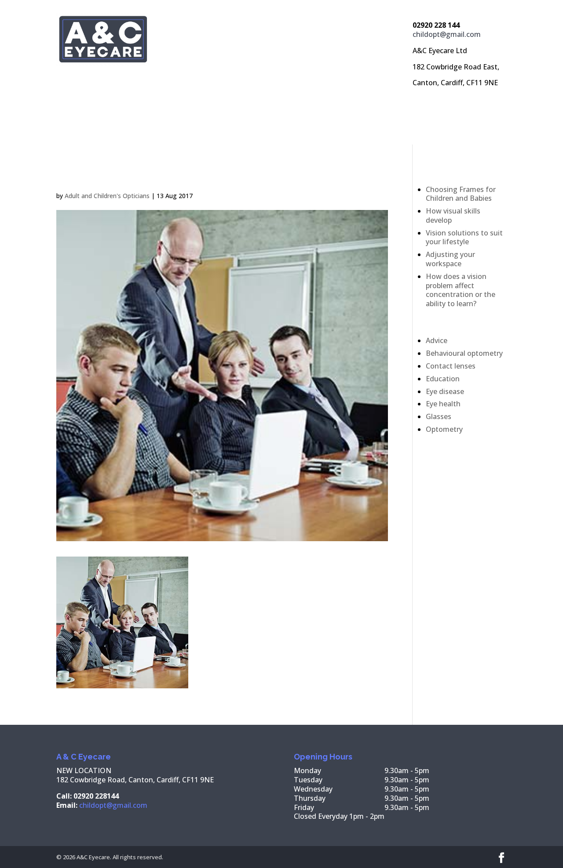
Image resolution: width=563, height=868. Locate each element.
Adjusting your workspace (450, 259)
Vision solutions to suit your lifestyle (464, 237)
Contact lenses (450, 366)
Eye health (443, 404)
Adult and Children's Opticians (107, 196)
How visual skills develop (453, 215)
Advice (436, 340)
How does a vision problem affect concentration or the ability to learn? (460, 289)
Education (443, 378)
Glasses (438, 416)
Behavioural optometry (464, 353)
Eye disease (445, 391)
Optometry (444, 429)
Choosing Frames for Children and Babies (461, 193)
